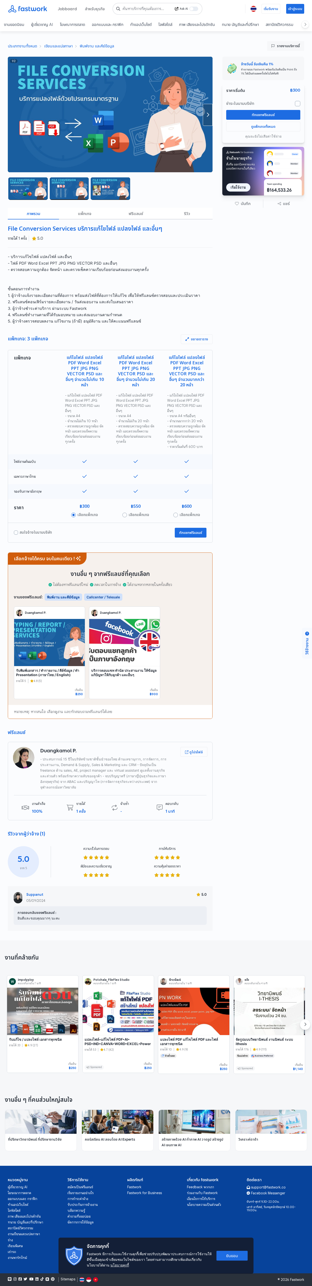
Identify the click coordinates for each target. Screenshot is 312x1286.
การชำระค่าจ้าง (78, 1199)
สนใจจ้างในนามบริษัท (36, 532)
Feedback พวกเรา (200, 1187)
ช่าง (10, 1240)
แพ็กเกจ (84, 213)
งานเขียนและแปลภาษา (24, 1234)
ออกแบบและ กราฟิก (107, 24)
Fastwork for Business (144, 1193)
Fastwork (134, 1187)
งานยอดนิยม (14, 24)
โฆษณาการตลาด (72, 24)
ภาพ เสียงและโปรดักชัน (197, 24)
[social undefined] (47, 1279)
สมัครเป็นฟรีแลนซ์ (80, 1187)
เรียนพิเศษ (15, 1246)
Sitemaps (68, 1279)
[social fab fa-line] (9, 1279)
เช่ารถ (12, 1252)
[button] (242, 203)
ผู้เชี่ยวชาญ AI (42, 24)
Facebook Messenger (268, 1193)
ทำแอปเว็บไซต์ (141, 24)
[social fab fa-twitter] (25, 1279)
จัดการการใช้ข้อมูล (81, 1222)
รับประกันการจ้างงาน (83, 1205)
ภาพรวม (33, 213)
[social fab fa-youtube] (31, 1279)
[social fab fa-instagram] (15, 1279)
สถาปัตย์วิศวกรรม (279, 24)
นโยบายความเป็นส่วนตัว (204, 1205)
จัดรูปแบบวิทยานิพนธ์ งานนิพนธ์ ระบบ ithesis (264, 1041)
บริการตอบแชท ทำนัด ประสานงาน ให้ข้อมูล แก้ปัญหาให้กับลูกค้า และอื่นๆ (124, 672)
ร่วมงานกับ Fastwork (202, 1193)
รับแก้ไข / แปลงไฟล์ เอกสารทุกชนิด (35, 1039)
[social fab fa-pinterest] (53, 1279)
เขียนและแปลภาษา (58, 46)
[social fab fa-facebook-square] (20, 1279)
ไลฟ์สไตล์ (165, 24)
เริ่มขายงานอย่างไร (81, 1193)
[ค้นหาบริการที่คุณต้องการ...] (118, 8)
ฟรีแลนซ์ (136, 213)
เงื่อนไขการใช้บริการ (201, 1199)
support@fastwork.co (268, 1187)
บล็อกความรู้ (76, 1210)
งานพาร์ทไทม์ (17, 1258)
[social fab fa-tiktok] (42, 1279)
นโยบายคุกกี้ (119, 1265)
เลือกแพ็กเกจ (88, 515)
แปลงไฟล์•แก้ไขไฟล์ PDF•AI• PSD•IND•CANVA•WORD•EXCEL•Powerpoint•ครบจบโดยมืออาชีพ (118, 1043)
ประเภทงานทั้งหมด (22, 46)
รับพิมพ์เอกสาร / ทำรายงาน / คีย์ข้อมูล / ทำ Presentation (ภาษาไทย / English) (47, 672)
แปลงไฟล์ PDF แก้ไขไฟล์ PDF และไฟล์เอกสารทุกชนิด (189, 1041)
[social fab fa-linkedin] (37, 1279)
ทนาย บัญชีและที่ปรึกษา (240, 24)
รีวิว (187, 213)
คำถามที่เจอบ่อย (79, 1216)
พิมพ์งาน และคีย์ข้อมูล (97, 46)
